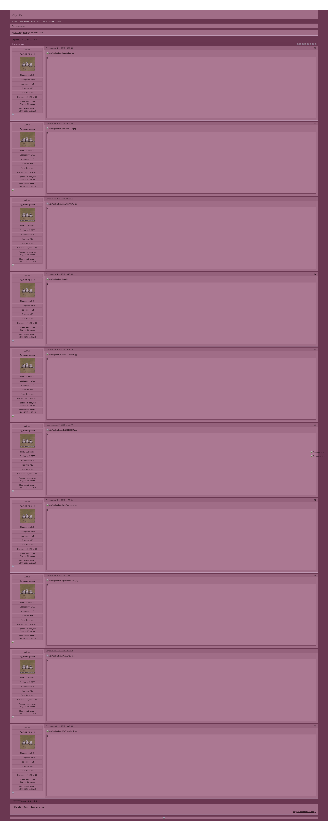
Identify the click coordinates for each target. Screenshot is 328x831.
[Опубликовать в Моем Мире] (308, 45)
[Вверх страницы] (318, 452)
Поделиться (51, 48)
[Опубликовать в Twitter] (303, 45)
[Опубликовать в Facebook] (300, 45)
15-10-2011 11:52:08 (64, 425)
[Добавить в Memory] (316, 45)
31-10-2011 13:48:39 (64, 726)
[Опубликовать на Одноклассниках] (305, 45)
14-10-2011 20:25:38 (64, 274)
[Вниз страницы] (318, 456)
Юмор (26, 33)
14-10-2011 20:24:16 (64, 199)
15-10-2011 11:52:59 (64, 500)
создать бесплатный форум (304, 812)
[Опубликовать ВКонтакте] (298, 45)
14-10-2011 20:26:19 (64, 349)
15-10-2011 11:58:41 (64, 575)
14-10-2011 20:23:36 (64, 123)
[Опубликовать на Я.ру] (311, 45)
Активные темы (18, 26)
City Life (17, 33)
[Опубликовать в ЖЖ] (313, 45)
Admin (27, 49)
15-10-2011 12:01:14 (64, 651)
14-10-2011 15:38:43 (64, 48)
